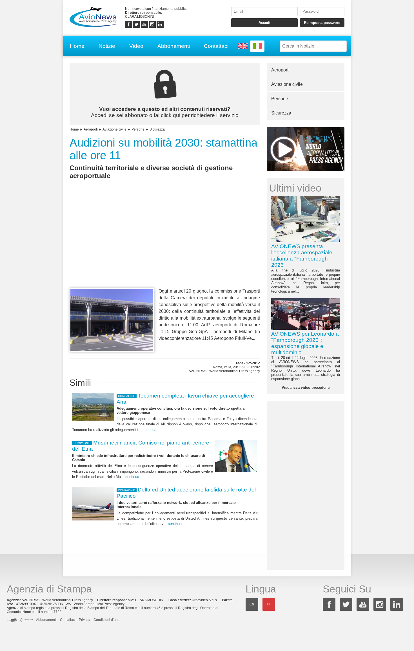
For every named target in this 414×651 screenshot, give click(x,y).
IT (268, 604)
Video (136, 46)
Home (77, 46)
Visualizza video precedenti (306, 387)
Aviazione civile (114, 129)
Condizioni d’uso (106, 620)
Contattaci (216, 46)
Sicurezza (157, 129)
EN (252, 604)
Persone (138, 129)
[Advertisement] (165, 244)
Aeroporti (91, 129)
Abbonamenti (173, 46)
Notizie (107, 46)
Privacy (84, 620)
